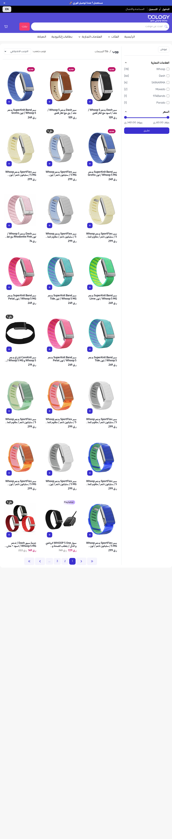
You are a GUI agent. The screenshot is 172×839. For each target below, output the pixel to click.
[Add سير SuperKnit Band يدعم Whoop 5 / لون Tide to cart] (90, 349)
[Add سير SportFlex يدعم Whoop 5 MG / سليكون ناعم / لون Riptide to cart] (90, 534)
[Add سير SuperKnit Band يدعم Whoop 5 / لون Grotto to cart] (9, 101)
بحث (24, 27)
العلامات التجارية (92, 37)
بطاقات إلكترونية (61, 37)
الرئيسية (129, 37)
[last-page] (29, 561)
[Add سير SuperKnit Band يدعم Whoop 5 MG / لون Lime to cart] (90, 287)
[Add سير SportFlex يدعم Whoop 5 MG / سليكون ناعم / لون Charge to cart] (49, 473)
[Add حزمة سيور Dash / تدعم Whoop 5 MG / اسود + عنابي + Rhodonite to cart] (9, 534)
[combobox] (97, 26)
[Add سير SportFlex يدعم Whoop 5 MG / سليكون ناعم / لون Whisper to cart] (9, 163)
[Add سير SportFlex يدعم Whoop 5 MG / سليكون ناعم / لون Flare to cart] (9, 473)
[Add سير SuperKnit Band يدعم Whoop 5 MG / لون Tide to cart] (49, 287)
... (49, 561)
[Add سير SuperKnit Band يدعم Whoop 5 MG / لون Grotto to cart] (90, 163)
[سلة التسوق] (6, 26)
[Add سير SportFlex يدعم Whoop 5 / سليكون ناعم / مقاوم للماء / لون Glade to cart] (49, 225)
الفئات (115, 37)
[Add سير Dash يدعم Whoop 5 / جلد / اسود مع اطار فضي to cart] (90, 101)
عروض (163, 49)
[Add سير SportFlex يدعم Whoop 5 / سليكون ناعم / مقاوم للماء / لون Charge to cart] (90, 411)
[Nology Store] (158, 18)
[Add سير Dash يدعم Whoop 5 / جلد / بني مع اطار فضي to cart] (49, 101)
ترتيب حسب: (39, 51)
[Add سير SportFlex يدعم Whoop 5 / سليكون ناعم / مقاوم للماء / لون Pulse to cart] (9, 411)
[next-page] (40, 561)
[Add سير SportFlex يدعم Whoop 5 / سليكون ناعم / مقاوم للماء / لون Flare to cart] (49, 411)
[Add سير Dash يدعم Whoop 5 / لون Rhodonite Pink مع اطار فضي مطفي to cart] (9, 225)
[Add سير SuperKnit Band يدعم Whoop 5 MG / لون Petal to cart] (9, 287)
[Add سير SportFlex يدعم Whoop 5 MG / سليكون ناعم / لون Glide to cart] (49, 163)
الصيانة (41, 37)
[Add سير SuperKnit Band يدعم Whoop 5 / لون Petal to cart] (49, 349)
